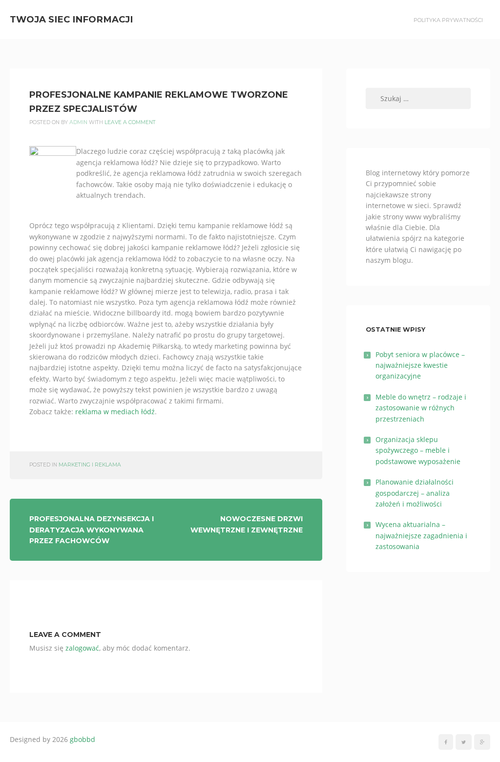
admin (78, 122)
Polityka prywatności (448, 20)
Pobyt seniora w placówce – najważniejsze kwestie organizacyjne (420, 365)
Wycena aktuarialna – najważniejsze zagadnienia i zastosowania (421, 535)
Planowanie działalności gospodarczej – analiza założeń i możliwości (414, 492)
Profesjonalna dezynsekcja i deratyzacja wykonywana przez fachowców (91, 529)
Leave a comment (130, 122)
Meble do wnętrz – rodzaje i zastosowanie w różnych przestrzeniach (420, 407)
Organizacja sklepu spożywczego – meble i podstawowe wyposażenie (417, 450)
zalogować (82, 648)
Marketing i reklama (90, 465)
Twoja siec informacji (71, 19)
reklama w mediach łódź (115, 411)
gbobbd (82, 739)
